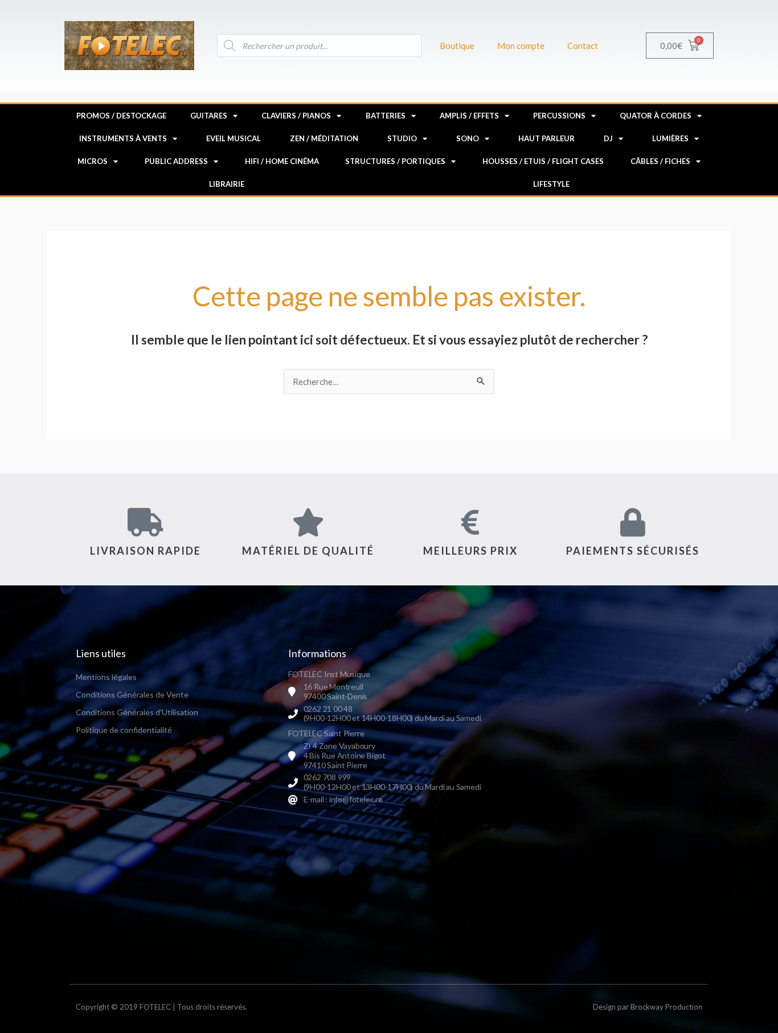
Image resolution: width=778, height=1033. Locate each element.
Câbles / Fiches (660, 161)
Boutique (457, 45)
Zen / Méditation (324, 138)
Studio (402, 138)
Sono (467, 138)
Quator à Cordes (655, 115)
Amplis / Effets (469, 115)
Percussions (559, 115)
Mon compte (520, 45)
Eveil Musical (233, 138)
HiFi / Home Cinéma (282, 161)
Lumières (670, 138)
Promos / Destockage (121, 115)
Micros (92, 161)
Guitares (208, 115)
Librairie (226, 183)
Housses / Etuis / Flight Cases (543, 161)
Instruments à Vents (123, 138)
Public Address (176, 161)
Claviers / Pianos (296, 115)
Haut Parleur (546, 138)
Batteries (386, 115)
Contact (582, 45)
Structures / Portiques (395, 161)
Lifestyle (551, 183)
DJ (608, 138)
